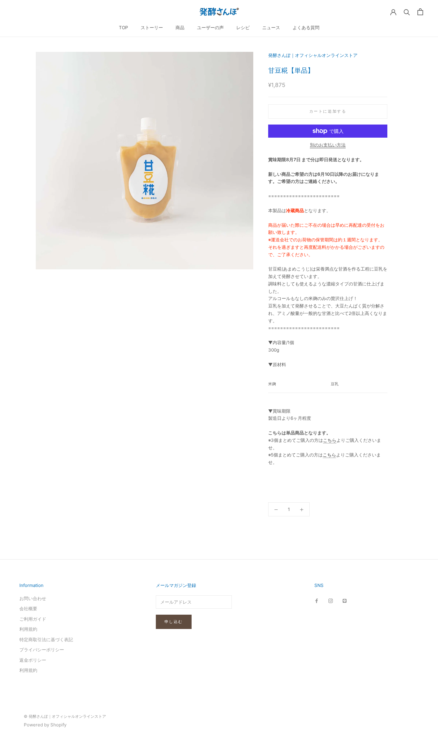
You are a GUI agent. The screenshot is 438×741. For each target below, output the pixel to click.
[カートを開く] (420, 11)
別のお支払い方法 (328, 145)
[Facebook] (316, 601)
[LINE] (344, 601)
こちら (329, 440)
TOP (123, 27)
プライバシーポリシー (41, 650)
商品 (179, 27)
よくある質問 (306, 27)
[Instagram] (330, 601)
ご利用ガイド (32, 619)
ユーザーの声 (210, 27)
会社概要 (28, 608)
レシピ (243, 27)
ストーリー (152, 27)
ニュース (271, 27)
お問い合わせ (32, 598)
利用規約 (28, 629)
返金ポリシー (32, 660)
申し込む (173, 621)
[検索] (407, 12)
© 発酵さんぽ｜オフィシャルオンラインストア (65, 716)
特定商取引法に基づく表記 (46, 639)
